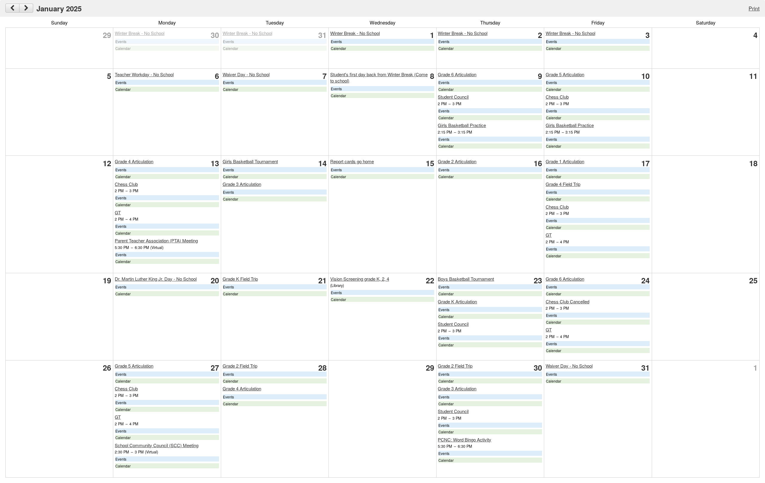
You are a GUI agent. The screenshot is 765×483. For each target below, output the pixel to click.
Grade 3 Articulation (242, 184)
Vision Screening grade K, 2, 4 (359, 279)
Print (754, 8)
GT (118, 212)
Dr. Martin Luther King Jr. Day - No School (156, 279)
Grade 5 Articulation (565, 74)
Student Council (453, 97)
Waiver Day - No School (246, 74)
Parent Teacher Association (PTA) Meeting (156, 240)
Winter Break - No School (139, 33)
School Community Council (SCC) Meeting (156, 445)
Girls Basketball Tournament (250, 161)
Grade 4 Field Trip (563, 184)
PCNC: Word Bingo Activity (464, 439)
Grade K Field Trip (240, 279)
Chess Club (557, 97)
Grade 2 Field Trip (240, 366)
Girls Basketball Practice (462, 125)
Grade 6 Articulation (457, 74)
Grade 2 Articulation (457, 161)
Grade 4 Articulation (134, 161)
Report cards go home (352, 161)
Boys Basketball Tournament (466, 279)
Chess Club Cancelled (567, 301)
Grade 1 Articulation (565, 161)
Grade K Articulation (457, 301)
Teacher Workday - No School (144, 74)
